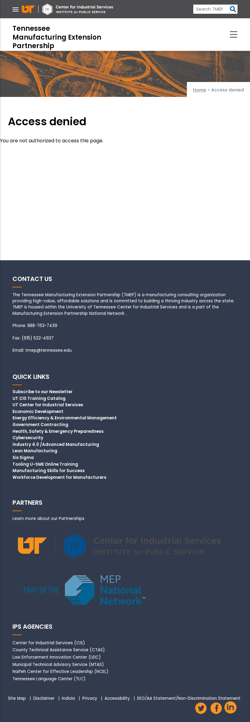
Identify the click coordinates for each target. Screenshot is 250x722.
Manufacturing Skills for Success (48, 471)
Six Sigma (23, 458)
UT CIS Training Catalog (39, 399)
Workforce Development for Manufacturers (59, 477)
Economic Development (37, 412)
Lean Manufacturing (34, 451)
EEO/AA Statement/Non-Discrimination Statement (189, 698)
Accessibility (117, 698)
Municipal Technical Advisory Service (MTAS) (58, 664)
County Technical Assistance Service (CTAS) (58, 650)
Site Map (17, 698)
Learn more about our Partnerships (48, 518)
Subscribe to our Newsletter (42, 392)
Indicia (68, 698)
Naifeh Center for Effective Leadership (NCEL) (60, 671)
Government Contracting (40, 425)
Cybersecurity (27, 438)
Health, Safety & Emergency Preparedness (58, 431)
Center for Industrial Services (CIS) (48, 643)
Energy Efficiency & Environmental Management (64, 418)
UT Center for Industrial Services (47, 405)
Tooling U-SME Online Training (45, 464)
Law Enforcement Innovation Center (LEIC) (56, 657)
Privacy (89, 698)
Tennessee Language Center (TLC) (49, 679)
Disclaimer (44, 698)
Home (199, 90)
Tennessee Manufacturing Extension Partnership (56, 37)
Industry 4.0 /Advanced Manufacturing (55, 445)
